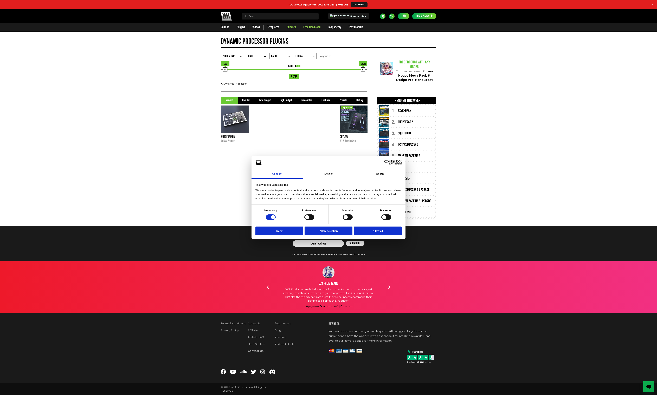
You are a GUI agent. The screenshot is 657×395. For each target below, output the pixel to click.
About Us (254, 323)
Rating (359, 100)
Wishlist (392, 16)
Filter (294, 76)
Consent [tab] (277, 173)
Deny (279, 230)
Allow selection (328, 230)
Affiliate (253, 330)
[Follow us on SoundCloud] (243, 372)
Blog (278, 330)
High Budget (286, 100)
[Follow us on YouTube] (233, 372)
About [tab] (380, 173)
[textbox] (280, 16)
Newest (229, 100)
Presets (343, 100)
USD (404, 16)
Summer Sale (358, 16)
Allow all (378, 230)
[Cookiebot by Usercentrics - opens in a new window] (387, 162)
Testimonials (283, 323)
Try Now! (359, 4)
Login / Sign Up (424, 16)
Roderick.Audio (285, 344)
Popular (246, 100)
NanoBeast (424, 80)
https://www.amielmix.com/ (328, 298)
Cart (382, 16)
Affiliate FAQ (256, 337)
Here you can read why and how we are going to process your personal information (328, 254)
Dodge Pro (405, 80)
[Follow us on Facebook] (223, 372)
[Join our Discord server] (272, 372)
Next (389, 287)
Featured (325, 100)
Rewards (280, 337)
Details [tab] (328, 173)
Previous (267, 287)
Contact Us (255, 351)
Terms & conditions (233, 323)
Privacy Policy (230, 330)
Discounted (306, 100)
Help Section (256, 344)
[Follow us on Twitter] (253, 372)
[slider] (225, 69)
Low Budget (265, 100)
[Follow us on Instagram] (262, 372)
